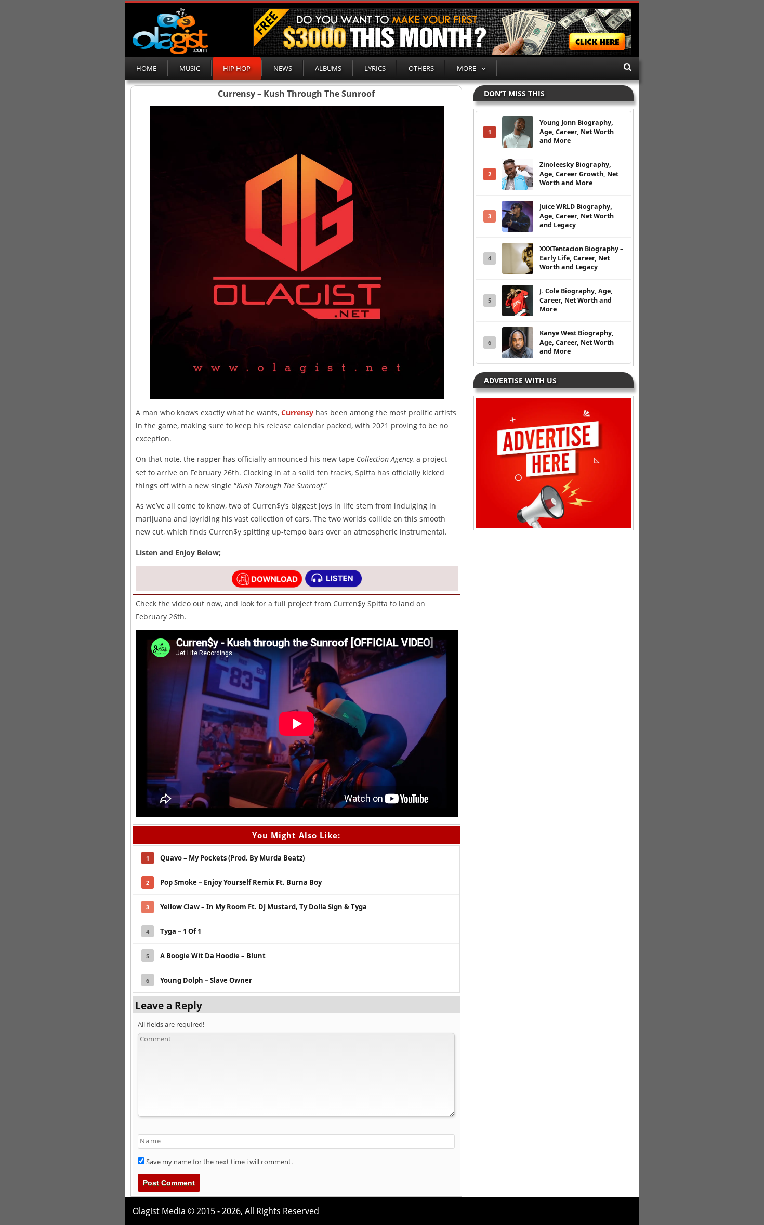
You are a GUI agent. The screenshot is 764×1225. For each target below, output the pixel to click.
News (282, 68)
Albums (328, 68)
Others (421, 68)
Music (189, 68)
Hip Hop (237, 68)
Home (146, 68)
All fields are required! (171, 1024)
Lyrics (375, 68)
